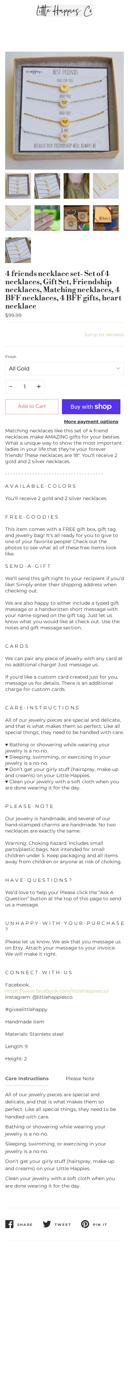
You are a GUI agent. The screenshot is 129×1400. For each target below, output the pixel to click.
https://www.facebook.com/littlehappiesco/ (57, 991)
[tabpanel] (64, 111)
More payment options (91, 421)
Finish (10, 356)
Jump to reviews (104, 334)
